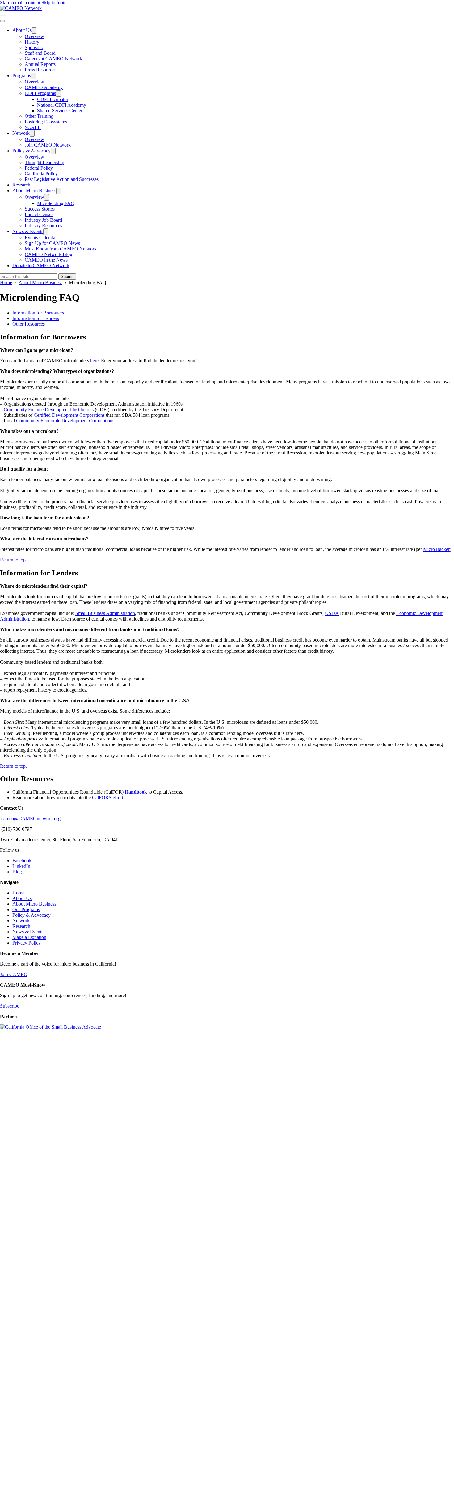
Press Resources (40, 69)
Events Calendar (41, 237)
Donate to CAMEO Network (40, 265)
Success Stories (40, 208)
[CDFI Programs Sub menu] (58, 93)
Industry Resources (43, 225)
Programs (21, 75)
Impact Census (39, 214)
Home (18, 892)
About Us (22, 30)
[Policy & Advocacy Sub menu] (53, 151)
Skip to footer (54, 2)
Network (21, 133)
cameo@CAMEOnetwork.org (30, 818)
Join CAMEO (13, 974)
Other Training (39, 116)
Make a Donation (29, 937)
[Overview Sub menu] (46, 197)
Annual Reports (40, 64)
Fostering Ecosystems (46, 121)
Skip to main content (20, 2)
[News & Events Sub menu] (45, 231)
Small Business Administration (105, 613)
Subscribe (9, 1006)
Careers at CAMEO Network (53, 58)
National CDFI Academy (61, 105)
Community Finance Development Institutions (49, 409)
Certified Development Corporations (69, 415)
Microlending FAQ (55, 203)
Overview (34, 36)
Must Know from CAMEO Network (61, 248)
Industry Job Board (43, 220)
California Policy (41, 173)
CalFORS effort (107, 797)
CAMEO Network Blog (48, 254)
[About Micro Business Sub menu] (58, 191)
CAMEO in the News (46, 259)
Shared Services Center (59, 110)
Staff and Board (40, 53)
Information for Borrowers (38, 312)
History (32, 42)
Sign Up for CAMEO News (52, 243)
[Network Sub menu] (32, 133)
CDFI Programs (40, 93)
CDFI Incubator (52, 99)
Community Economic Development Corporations (65, 420)
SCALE (33, 127)
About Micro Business (34, 190)
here (94, 360)
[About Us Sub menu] (34, 30)
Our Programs (26, 909)
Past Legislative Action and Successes (62, 179)
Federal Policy (39, 168)
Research (21, 184)
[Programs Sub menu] (33, 76)
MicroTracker (436, 549)
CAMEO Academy (44, 87)
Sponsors (34, 47)
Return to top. (13, 559)
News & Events (27, 231)
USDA (332, 613)
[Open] (2, 15)
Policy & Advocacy (31, 150)
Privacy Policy (26, 942)
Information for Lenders (35, 318)
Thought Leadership (44, 162)
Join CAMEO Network (48, 144)
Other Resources (28, 323)
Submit (67, 276)
